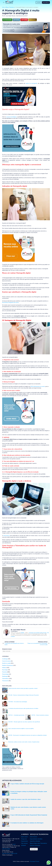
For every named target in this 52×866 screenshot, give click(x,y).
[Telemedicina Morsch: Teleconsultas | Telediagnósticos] (9, 2)
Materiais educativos (35, 845)
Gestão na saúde (6, 663)
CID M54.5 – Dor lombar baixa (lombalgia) (17, 701)
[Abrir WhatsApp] (49, 862)
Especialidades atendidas (36, 839)
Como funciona (33, 837)
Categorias (5, 656)
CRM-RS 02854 (6, 849)
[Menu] (3, 2)
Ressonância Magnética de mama (10, 302)
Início (3, 7)
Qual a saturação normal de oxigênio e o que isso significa (21, 728)
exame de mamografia (31, 83)
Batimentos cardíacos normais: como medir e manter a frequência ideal (23, 742)
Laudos (39, 2)
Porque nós (24, 839)
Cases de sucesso (6, 661)
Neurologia (5, 670)
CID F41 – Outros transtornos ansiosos (40, 715)
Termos (37, 861)
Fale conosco (24, 843)
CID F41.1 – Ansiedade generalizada (16, 715)
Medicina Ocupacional (7, 665)
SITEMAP (23, 845)
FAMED (22, 632)
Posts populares (7, 686)
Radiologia (4, 676)
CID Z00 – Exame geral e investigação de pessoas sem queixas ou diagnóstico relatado (27, 735)
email (14, 844)
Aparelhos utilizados (35, 841)
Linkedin (13, 636)
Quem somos (24, 837)
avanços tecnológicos (11, 117)
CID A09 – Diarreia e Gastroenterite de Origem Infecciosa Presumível (23, 695)
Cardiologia (5, 659)
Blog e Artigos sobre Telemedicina (38, 843)
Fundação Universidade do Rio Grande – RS (39, 632)
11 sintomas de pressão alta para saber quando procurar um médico (23, 708)
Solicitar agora (8, 30)
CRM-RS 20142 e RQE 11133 (9, 853)
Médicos (4, 667)
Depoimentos (24, 841)
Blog (7, 7)
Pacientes (11, 7)
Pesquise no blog (7, 649)
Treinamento (5, 680)
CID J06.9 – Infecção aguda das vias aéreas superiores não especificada (24, 721)
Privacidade (32, 861)
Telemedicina (5, 678)
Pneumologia (5, 674)
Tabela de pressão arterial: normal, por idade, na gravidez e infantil (22, 688)
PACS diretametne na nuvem (38, 386)
